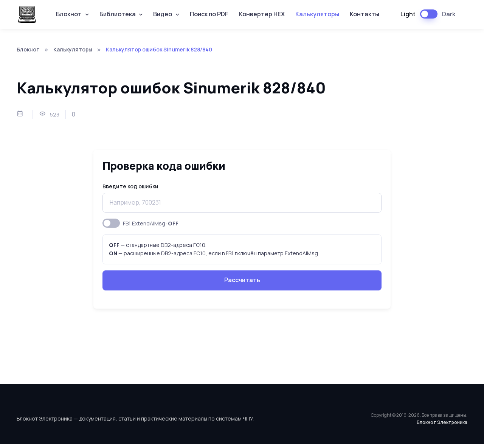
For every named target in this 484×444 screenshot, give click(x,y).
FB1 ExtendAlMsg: (150, 223)
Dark (448, 14)
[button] (72, 14)
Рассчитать (242, 280)
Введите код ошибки (130, 186)
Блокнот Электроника (442, 422)
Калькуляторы (317, 14)
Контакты (364, 14)
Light (408, 14)
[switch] (111, 223)
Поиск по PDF (209, 14)
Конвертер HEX (262, 14)
